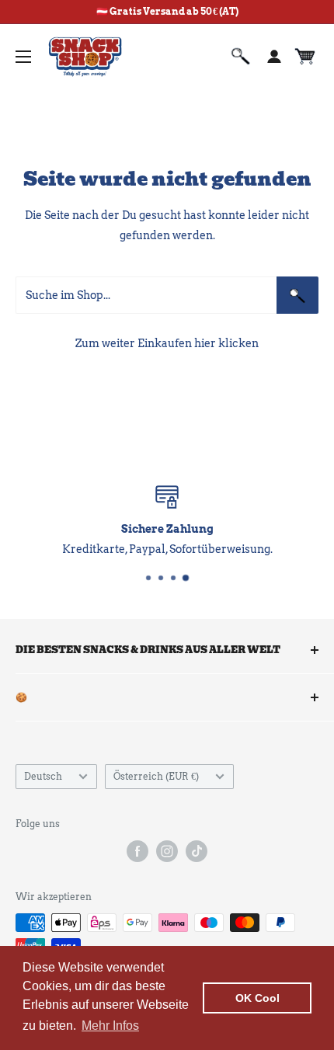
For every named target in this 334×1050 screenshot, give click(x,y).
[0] (305, 56)
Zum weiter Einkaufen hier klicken (167, 343)
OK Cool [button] (257, 998)
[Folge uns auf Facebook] (137, 851)
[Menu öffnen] (23, 56)
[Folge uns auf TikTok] (196, 851)
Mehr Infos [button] (110, 1025)
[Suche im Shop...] (297, 295)
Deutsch (43, 776)
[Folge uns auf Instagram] (167, 851)
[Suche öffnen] (240, 56)
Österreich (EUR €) (156, 776)
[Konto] (274, 56)
